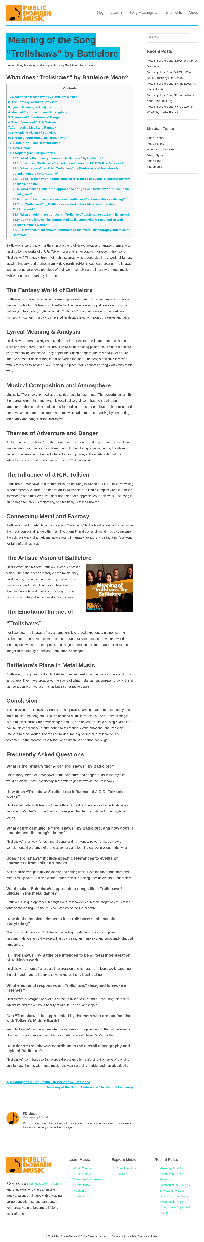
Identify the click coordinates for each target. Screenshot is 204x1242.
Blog (100, 13)
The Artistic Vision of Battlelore (32, 132)
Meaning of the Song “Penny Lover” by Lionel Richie (175, 1207)
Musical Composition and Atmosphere (37, 112)
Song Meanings (141, 13)
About (193, 13)
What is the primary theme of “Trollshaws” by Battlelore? (58, 158)
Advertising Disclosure (137, 1236)
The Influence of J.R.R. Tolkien (32, 122)
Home (10, 65)
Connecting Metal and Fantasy (32, 127)
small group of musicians (44, 1183)
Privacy (155, 1236)
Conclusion (19, 148)
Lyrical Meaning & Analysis (29, 107)
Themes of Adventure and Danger (34, 117)
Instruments (173, 13)
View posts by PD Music (36, 1117)
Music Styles (155, 155)
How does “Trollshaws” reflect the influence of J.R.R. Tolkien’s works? (68, 163)
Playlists (122, 1174)
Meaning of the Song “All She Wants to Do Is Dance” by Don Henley (175, 1190)
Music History (155, 143)
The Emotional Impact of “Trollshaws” (37, 137)
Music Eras (154, 161)
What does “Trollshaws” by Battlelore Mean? (42, 97)
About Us (105, 1236)
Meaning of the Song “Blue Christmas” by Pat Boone (50, 1082)
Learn (114, 13)
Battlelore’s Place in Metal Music (34, 143)
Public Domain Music (64, 1236)
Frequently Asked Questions (31, 153)
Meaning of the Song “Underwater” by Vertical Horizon (88, 1087)
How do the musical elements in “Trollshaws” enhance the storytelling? (69, 199)
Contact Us (118, 1236)
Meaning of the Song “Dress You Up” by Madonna (173, 1174)
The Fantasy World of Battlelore (33, 102)
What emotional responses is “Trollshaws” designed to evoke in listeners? (71, 214)
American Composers (161, 149)
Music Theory (155, 138)
